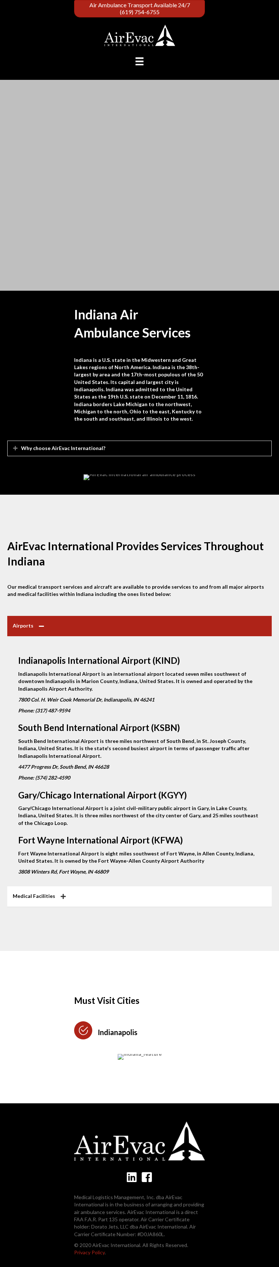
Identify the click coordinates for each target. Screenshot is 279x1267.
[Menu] (139, 61)
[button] (15, 448)
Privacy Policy (89, 1252)
